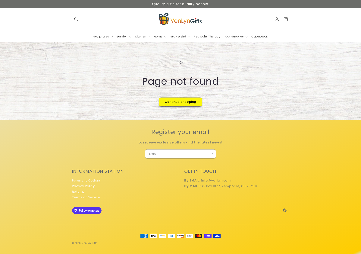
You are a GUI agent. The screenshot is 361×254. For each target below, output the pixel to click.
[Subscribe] (211, 154)
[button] (76, 19)
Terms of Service (86, 197)
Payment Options (86, 180)
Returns (78, 191)
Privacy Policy (83, 186)
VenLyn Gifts (89, 243)
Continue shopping (180, 102)
